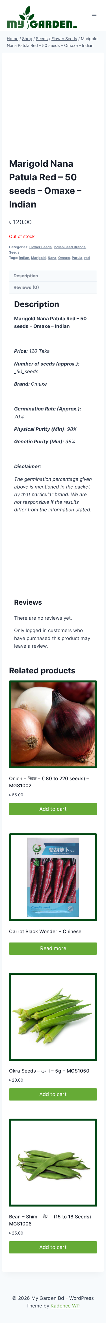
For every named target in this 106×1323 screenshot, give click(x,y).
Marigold (38, 258)
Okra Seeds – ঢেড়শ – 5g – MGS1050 (49, 1071)
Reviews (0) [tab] (26, 287)
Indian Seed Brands (70, 247)
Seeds (14, 252)
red (87, 258)
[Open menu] (94, 15)
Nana (52, 258)
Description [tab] (26, 275)
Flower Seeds (40, 247)
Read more (53, 948)
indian (24, 258)
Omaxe (64, 258)
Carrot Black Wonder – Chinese (45, 931)
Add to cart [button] (53, 809)
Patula (77, 258)
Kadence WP (65, 1306)
